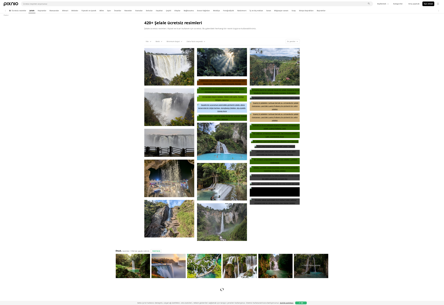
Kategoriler (398, 4)
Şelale (31, 10)
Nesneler (128, 10)
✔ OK (301, 303)
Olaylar (177, 10)
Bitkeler (74, 10)
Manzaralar (54, 10)
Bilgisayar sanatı (281, 10)
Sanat (268, 10)
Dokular (149, 10)
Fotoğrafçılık (228, 10)
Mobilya (216, 10)
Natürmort (242, 10)
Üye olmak (428, 4)
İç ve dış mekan (256, 10)
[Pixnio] (11, 4)
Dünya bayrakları (306, 10)
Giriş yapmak (414, 4)
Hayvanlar (42, 10)
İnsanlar (117, 10)
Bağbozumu (189, 10)
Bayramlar (321, 10)
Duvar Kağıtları (203, 10)
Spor (109, 10)
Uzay (294, 10)
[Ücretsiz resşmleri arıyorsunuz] (369, 4)
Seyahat (159, 10)
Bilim (102, 10)
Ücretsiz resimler (19, 10)
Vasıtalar (139, 10)
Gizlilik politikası (287, 303)
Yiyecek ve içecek (88, 10)
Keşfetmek (381, 4)
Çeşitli (168, 10)
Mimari (65, 10)
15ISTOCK (156, 251)
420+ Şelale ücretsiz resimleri (173, 22)
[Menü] (438, 4)
